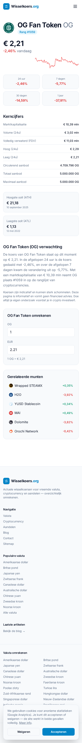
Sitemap (8, 543)
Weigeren (23, 731)
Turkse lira (50, 688)
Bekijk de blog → (14, 631)
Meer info (25, 722)
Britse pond (10, 567)
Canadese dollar (13, 584)
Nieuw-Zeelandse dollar (58, 699)
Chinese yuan (12, 595)
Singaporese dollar (15, 699)
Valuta (7, 515)
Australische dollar (15, 590)
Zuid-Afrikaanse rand (17, 693)
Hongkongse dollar (55, 693)
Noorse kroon (12, 607)
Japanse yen (11, 573)
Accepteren (58, 731)
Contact (8, 538)
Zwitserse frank (13, 579)
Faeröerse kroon (53, 682)
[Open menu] (75, 6)
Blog (6, 532)
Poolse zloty (11, 688)
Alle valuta (10, 612)
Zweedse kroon (13, 601)
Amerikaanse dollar (15, 562)
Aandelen (9, 527)
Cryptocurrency (13, 521)
